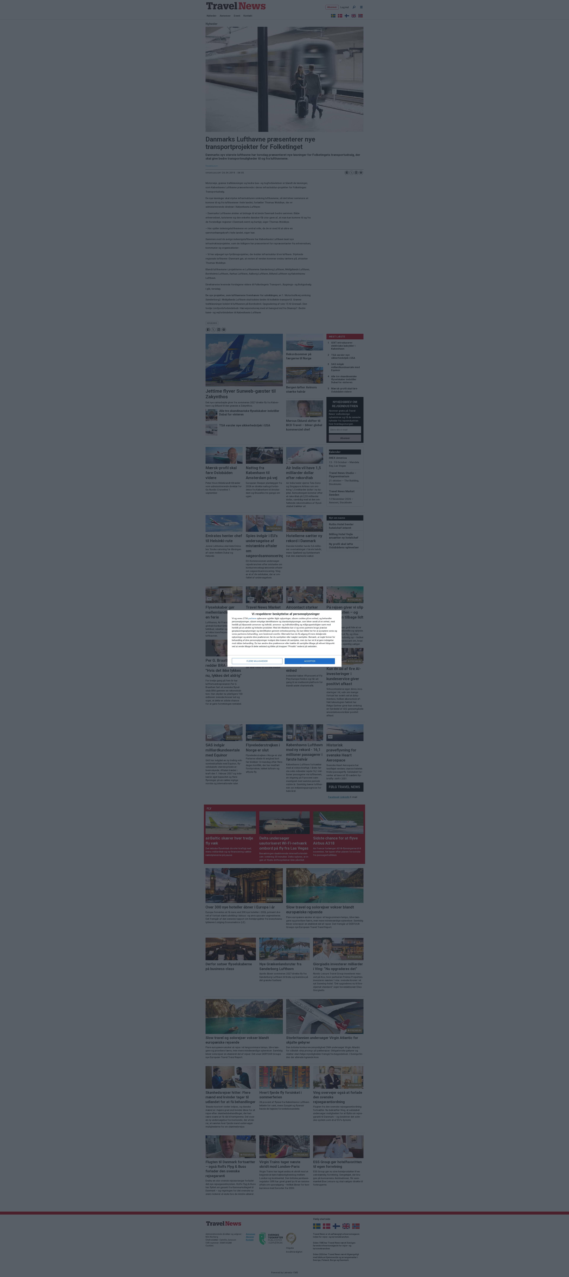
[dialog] (284, 638)
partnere (252, 618)
